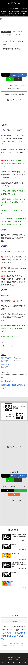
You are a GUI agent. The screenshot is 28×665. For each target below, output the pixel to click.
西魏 (12, 34)
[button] (18, 79)
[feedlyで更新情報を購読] (20, 490)
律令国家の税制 (5, 364)
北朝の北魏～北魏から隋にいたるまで (13, 386)
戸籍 (18, 41)
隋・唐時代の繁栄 (6, 31)
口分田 (4, 44)
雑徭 (19, 31)
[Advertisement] (14, 24)
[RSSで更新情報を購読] (14, 494)
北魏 (13, 41)
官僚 (24, 34)
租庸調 (11, 37)
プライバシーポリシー (14, 659)
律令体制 (8, 41)
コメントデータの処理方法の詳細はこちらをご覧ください (13, 636)
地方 (23, 31)
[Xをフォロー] (7, 490)
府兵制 (14, 31)
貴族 (8, 34)
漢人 (4, 34)
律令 (24, 37)
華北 (19, 37)
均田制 (22, 41)
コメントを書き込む (14, 621)
